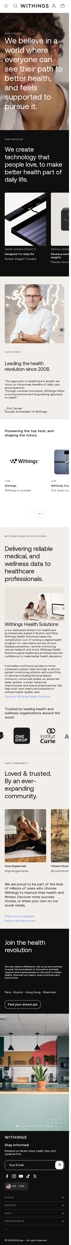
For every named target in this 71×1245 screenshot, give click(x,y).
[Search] (15, 6)
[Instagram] (14, 1176)
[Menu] (6, 6)
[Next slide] (39, 514)
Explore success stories (20, 920)
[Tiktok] (28, 1176)
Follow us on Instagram (20, 916)
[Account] (54, 6)
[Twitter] (35, 1176)
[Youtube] (21, 1176)
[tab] (17, 1126)
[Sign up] (59, 1165)
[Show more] (34, 1229)
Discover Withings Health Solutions (27, 696)
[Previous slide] (30, 514)
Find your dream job (22, 1004)
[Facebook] (7, 1176)
